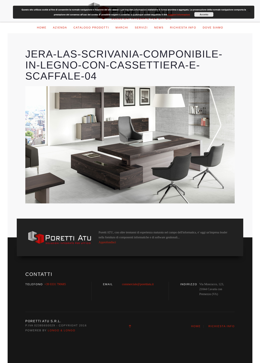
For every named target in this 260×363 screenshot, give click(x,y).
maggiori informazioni (179, 14)
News (158, 27)
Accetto (204, 14)
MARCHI (122, 27)
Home (41, 27)
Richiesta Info (183, 27)
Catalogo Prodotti (91, 27)
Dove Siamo (213, 27)
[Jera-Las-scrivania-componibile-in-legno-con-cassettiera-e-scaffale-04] (129, 144)
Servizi (141, 27)
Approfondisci (107, 242)
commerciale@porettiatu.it (138, 284)
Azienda (60, 27)
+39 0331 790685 (55, 284)
